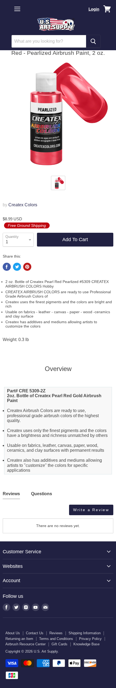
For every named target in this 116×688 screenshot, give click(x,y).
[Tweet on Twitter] (17, 267)
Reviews (56, 633)
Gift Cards (59, 644)
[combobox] (49, 41)
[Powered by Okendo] (16, 512)
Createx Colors (22, 205)
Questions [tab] (41, 493)
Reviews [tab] (11, 493)
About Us (12, 633)
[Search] (93, 41)
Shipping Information (85, 633)
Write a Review (91, 510)
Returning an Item (19, 639)
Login (93, 9)
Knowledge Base (86, 644)
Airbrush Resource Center (25, 644)
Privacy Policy (90, 639)
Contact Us (34, 633)
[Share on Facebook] (7, 267)
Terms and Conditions (56, 639)
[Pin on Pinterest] (27, 267)
